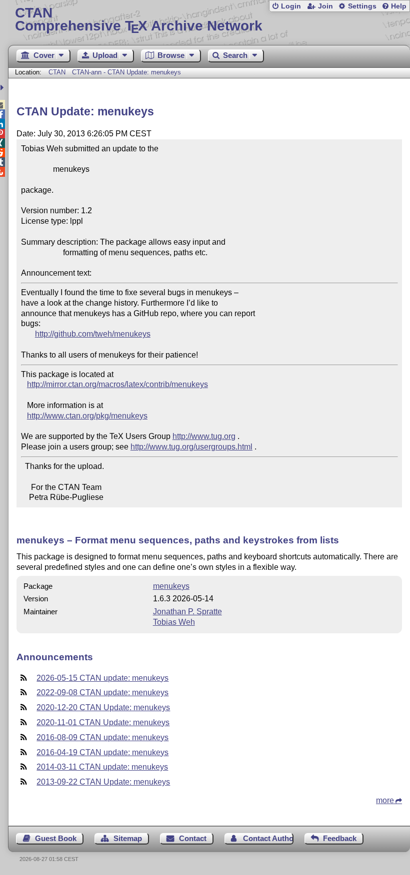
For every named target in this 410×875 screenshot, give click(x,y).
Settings (362, 6)
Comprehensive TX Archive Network (138, 19)
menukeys (171, 586)
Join (325, 6)
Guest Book (55, 838)
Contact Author (268, 838)
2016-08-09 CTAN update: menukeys (102, 737)
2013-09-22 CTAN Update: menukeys (103, 782)
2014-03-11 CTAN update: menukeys (102, 767)
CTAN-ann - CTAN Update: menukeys (126, 72)
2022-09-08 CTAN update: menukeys (102, 692)
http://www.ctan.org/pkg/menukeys (87, 416)
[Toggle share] (3, 87)
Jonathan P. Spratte (187, 611)
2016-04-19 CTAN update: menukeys (102, 752)
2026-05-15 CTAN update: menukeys (102, 678)
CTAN (57, 72)
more (385, 800)
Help (398, 6)
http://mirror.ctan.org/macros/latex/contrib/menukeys (117, 384)
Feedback (339, 838)
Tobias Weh (174, 622)
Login (291, 6)
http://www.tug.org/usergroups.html (191, 446)
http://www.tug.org (204, 436)
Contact (192, 838)
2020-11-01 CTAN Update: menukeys (103, 722)
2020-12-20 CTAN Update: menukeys (103, 707)
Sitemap (128, 838)
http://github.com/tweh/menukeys (92, 334)
